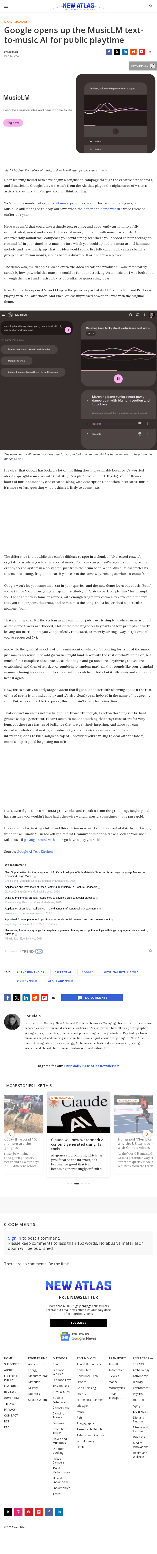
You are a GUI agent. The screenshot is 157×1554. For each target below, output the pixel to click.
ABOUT (9, 1370)
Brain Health (141, 1411)
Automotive (116, 1370)
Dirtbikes (58, 1423)
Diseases (139, 1437)
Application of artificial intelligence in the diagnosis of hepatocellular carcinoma (51, 908)
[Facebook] (109, 52)
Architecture (36, 1364)
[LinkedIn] (125, 52)
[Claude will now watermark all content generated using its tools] (78, 1112)
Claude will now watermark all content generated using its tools (78, 1144)
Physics (138, 1394)
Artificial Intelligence (120, 972)
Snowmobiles (61, 1488)
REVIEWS (10, 1392)
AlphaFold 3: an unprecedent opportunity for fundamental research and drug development (57, 919)
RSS (6, 1421)
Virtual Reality (85, 1441)
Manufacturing (37, 1376)
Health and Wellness (140, 1455)
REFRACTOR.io (143, 1358)
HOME (8, 1358)
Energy (32, 1370)
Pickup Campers (58, 1460)
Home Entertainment (90, 1400)
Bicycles (114, 1376)
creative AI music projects (62, 203)
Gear (56, 1364)
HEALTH (138, 1400)
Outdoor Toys (62, 1380)
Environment (141, 1388)
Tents (56, 1494)
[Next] (147, 1134)
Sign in (14, 1238)
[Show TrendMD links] (150, 950)
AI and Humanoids (16, 22)
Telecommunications (90, 1435)
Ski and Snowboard (60, 1480)
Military (33, 1388)
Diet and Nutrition (139, 1419)
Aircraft (113, 1364)
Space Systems (38, 1400)
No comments (96, 998)
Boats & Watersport (60, 1399)
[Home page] (78, 7)
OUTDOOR (60, 1358)
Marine (113, 1382)
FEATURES (11, 1386)
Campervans (61, 1407)
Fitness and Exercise (140, 1429)
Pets (80, 1417)
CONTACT (11, 1415)
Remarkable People (89, 1429)
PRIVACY (10, 1409)
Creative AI (63, 972)
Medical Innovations (140, 1445)
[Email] (150, 52)
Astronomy (140, 1376)
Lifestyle (82, 1406)
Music (80, 1411)
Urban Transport (115, 1396)
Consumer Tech (87, 1376)
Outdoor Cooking (58, 1451)
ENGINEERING (37, 1358)
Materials (34, 1382)
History (81, 1394)
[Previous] (10, 1134)
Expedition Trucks (59, 1431)
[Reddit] (133, 52)
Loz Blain (33, 1015)
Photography (85, 1423)
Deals (80, 1447)
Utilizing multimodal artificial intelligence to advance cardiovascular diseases (50, 897)
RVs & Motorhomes (61, 1470)
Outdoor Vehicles (58, 1372)
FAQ (7, 1427)
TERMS (9, 1403)
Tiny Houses (61, 1386)
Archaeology (141, 1370)
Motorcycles (117, 1388)
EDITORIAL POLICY (11, 1378)
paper (88, 209)
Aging (136, 1406)
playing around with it (41, 840)
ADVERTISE (11, 1398)
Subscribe (78, 1323)
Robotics (34, 1394)
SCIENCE (139, 1364)
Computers (84, 1370)
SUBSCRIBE (11, 1364)
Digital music (27, 980)
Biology (138, 1382)
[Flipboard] (142, 52)
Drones (81, 1382)
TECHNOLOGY (86, 1358)
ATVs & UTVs (61, 1392)
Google (87, 972)
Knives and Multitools (60, 1441)
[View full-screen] (152, 66)
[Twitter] (117, 52)
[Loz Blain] (12, 1022)
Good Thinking (86, 1388)
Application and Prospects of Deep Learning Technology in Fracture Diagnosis (51, 886)
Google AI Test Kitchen (35, 851)
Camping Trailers (58, 1415)
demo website (111, 209)
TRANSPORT (117, 1358)
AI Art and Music (61, 980)
